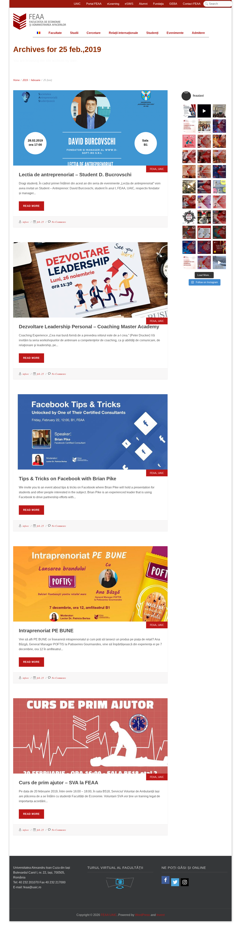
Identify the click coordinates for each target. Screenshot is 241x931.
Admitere (198, 32)
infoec (26, 222)
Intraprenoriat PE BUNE (90, 571)
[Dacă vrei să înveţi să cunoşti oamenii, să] (204, 141)
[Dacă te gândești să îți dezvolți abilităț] (219, 217)
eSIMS (129, 3)
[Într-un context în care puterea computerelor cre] (219, 171)
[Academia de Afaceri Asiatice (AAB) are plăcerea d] (219, 247)
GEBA (173, 3)
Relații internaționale (123, 32)
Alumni (143, 3)
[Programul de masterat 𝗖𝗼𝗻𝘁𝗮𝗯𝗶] (204, 186)
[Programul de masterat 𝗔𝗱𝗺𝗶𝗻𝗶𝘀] (189, 232)
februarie (35, 80)
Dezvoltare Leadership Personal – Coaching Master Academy (90, 267)
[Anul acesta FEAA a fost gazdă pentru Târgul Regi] (219, 111)
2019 (25, 80)
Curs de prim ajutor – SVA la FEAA (90, 723)
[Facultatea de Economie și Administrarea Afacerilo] (189, 217)
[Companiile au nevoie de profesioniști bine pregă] (219, 126)
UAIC (77, 3)
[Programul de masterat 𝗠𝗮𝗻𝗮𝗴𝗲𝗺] (204, 156)
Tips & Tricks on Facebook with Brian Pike (90, 419)
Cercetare (94, 32)
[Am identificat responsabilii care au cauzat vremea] (219, 262)
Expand (81, 129)
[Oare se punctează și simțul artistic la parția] (204, 232)
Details (99, 129)
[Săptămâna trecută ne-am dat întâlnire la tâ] (204, 111)
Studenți (152, 32)
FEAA (86, 120)
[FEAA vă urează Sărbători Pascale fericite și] (204, 217)
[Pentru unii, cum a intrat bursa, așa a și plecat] (219, 186)
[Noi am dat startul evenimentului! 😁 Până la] (204, 126)
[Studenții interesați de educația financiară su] (189, 111)
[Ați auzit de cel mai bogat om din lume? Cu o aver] (189, 262)
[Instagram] (185, 882)
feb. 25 (40, 222)
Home (16, 80)
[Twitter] (175, 882)
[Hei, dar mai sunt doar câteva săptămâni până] (189, 186)
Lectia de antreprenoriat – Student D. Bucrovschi (90, 115)
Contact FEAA (192, 3)
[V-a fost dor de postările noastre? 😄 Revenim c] (189, 126)
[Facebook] (165, 880)
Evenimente (175, 32)
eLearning (113, 3)
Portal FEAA (93, 3)
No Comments (59, 222)
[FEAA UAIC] (39, 21)
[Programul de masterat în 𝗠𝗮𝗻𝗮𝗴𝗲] (189, 156)
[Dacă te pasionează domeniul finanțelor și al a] (204, 171)
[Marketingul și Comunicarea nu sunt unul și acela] (189, 141)
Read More (31, 206)
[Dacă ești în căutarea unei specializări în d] (189, 247)
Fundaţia (158, 3)
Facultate (55, 32)
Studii (74, 32)
